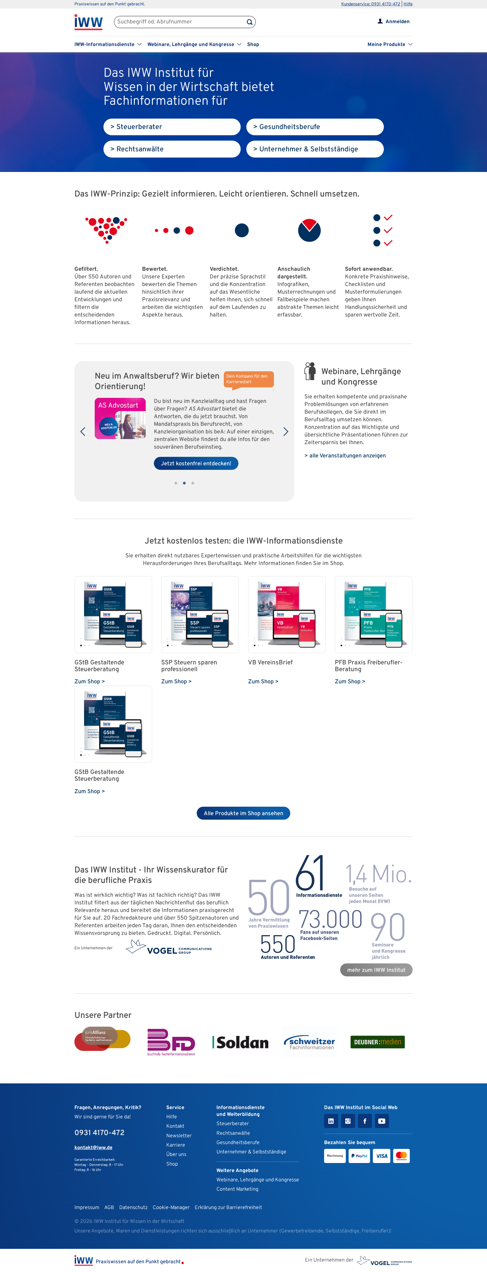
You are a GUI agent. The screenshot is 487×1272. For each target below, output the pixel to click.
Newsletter (179, 1136)
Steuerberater (232, 1124)
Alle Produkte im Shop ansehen (243, 813)
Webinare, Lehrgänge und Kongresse (257, 1180)
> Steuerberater (136, 127)
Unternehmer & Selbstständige (251, 1152)
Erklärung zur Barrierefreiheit (228, 1208)
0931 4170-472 (99, 1133)
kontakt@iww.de (93, 1148)
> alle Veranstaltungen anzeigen (345, 456)
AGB (109, 1208)
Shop (253, 45)
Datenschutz (133, 1208)
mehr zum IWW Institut (376, 970)
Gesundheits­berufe (238, 1143)
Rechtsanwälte (233, 1133)
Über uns (176, 1154)
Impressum (86, 1208)
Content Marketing (237, 1189)
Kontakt (175, 1126)
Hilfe (408, 4)
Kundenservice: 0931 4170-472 (370, 4)
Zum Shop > (89, 682)
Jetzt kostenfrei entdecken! (196, 464)
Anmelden (398, 22)
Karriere (175, 1145)
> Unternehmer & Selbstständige (305, 149)
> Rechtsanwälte (137, 149)
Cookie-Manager (171, 1208)
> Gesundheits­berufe (286, 127)
